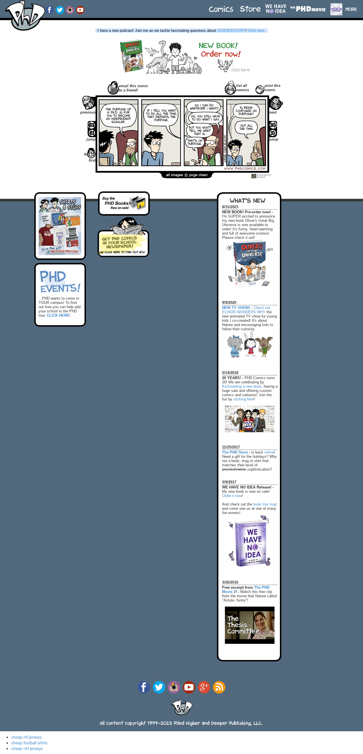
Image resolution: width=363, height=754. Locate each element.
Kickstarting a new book (241, 386)
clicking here (243, 399)
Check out (246, 305)
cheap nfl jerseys (26, 737)
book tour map (265, 504)
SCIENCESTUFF (231, 30)
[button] (354, 6)
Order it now (232, 496)
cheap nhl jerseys (27, 748)
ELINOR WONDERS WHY (243, 312)
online (269, 452)
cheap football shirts (29, 742)
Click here (256, 30)
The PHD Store (235, 452)
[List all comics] (230, 87)
